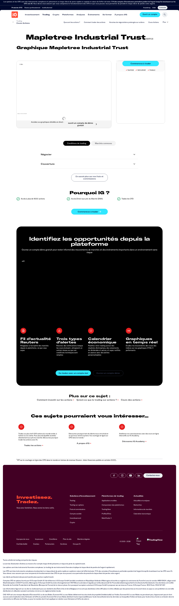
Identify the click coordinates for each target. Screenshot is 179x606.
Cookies (36, 544)
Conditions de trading (76, 143)
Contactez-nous (153, 476)
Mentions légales (83, 539)
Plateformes (68, 15)
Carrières (63, 544)
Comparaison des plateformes (113, 505)
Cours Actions (153, 22)
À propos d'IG (121, 15)
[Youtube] (130, 475)
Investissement (32, 15)
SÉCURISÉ (141, 70)
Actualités (138, 496)
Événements (94, 15)
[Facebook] (114, 475)
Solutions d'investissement (82, 496)
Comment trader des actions (94, 22)
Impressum (39, 539)
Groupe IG (76, 544)
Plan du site (67, 539)
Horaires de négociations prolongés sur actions (126, 22)
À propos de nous (22, 539)
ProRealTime (106, 514)
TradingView (106, 509)
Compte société (75, 514)
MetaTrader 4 (107, 518)
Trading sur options (77, 505)
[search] (165, 15)
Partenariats (49, 544)
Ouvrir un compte (150, 15)
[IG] (15, 14)
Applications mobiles (109, 500)
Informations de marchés (143, 509)
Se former (107, 15)
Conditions (53, 539)
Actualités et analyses (142, 500)
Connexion (162, 7)
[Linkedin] (138, 475)
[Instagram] (122, 475)
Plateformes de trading (113, 496)
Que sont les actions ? (72, 22)
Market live (138, 505)
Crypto (56, 15)
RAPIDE (131, 70)
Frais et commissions (77, 509)
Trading (46, 15)
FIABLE (152, 70)
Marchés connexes (103, 143)
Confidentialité (21, 544)
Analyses (80, 15)
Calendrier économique (142, 514)
